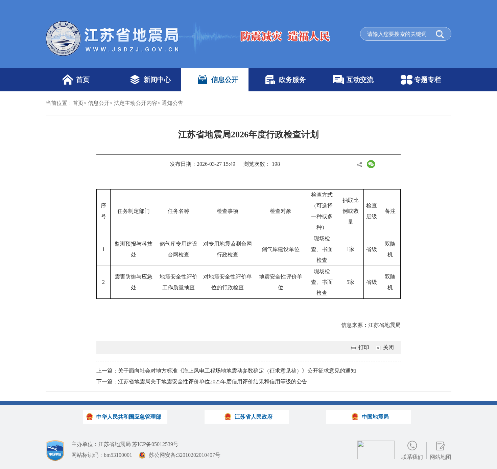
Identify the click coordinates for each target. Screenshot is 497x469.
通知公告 (172, 103)
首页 (83, 79)
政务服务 (292, 79)
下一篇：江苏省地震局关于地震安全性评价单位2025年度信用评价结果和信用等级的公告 (201, 381)
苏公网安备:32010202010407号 (184, 455)
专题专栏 (427, 79)
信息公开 (224, 79)
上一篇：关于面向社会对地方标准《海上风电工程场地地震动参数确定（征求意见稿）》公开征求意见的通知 (226, 371)
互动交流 (360, 79)
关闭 (388, 347)
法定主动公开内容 (135, 103)
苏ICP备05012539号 (155, 444)
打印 (363, 347)
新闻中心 (157, 79)
